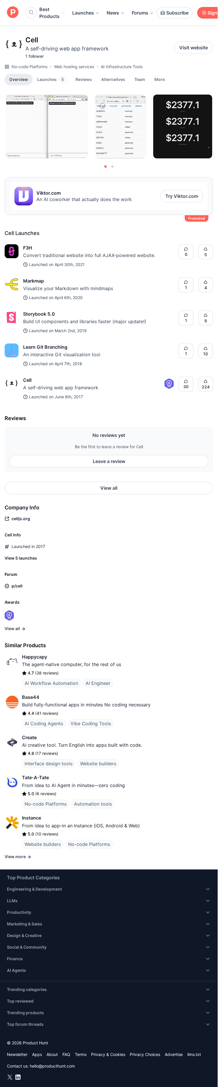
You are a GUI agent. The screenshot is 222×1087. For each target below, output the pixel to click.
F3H (27, 248)
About (52, 1054)
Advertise (174, 1054)
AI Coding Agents (44, 723)
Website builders (98, 763)
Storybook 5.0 (39, 314)
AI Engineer (98, 683)
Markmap (33, 281)
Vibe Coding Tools (91, 723)
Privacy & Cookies (108, 1054)
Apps (37, 1054)
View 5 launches (21, 558)
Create (29, 737)
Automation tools (93, 804)
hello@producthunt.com (52, 1066)
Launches (83, 13)
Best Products (49, 12)
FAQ (66, 1054)
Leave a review (109, 461)
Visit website (193, 47)
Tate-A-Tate (35, 777)
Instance (31, 818)
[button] (159, 79)
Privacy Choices (145, 1054)
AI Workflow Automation (51, 683)
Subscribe (177, 13)
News (113, 13)
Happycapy (34, 657)
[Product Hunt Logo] (12, 12)
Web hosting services (74, 66)
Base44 (30, 697)
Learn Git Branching (45, 347)
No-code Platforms (29, 66)
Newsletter (17, 1054)
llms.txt (194, 1054)
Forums (140, 13)
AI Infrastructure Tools (122, 66)
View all (108, 488)
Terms (80, 1054)
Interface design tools (49, 763)
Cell (27, 380)
